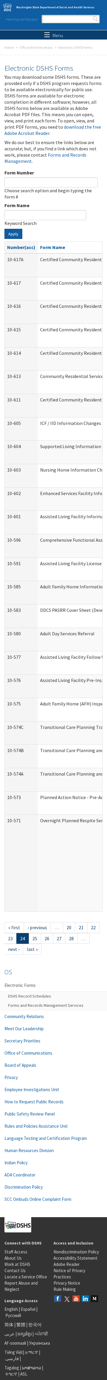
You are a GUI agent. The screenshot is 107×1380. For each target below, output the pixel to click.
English (11, 1309)
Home (9, 47)
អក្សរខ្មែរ (25, 1334)
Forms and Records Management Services (46, 1005)
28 (71, 938)
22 (93, 927)
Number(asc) (21, 247)
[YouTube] (76, 1299)
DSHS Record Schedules (29, 996)
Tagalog (11, 1367)
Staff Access (15, 1252)
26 (47, 938)
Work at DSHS (17, 1264)
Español (28, 1309)
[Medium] (94, 1299)
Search (95, 19)
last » (32, 949)
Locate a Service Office (25, 1277)
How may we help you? (22, 19)
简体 (8, 1324)
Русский (13, 1315)
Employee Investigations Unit (31, 1089)
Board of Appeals (20, 1065)
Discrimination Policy (23, 1187)
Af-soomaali (15, 1343)
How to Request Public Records (34, 1102)
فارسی (11, 1358)
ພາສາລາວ (31, 1367)
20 (69, 927)
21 (81, 927)
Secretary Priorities (22, 1041)
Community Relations (24, 1016)
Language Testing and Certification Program (45, 1138)
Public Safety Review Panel (29, 1114)
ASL (23, 1374)
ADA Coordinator (19, 1175)
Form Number (19, 173)
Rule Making (65, 1289)
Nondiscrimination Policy (76, 1252)
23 (10, 938)
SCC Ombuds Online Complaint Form (37, 1199)
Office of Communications (28, 1053)
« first (14, 927)
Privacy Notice (67, 1283)
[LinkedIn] (85, 1299)
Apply (13, 234)
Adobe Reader (67, 1264)
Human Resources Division (29, 1150)
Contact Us (15, 1270)
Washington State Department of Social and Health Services (55, 7)
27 (59, 938)
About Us (13, 1258)
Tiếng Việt (13, 1352)
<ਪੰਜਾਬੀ (41, 1334)
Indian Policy (16, 1162)
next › (13, 949)
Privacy (11, 1077)
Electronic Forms (20, 985)
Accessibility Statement (75, 1258)
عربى (9, 1334)
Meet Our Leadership (24, 1028)
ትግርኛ (11, 1374)
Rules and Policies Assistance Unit (36, 1126)
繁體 (21, 1324)
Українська (39, 1343)
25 (34, 938)
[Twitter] (67, 1299)
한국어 (35, 1324)
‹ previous (37, 927)
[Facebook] (58, 1299)
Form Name (16, 205)
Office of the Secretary (36, 47)
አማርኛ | (32, 1352)
